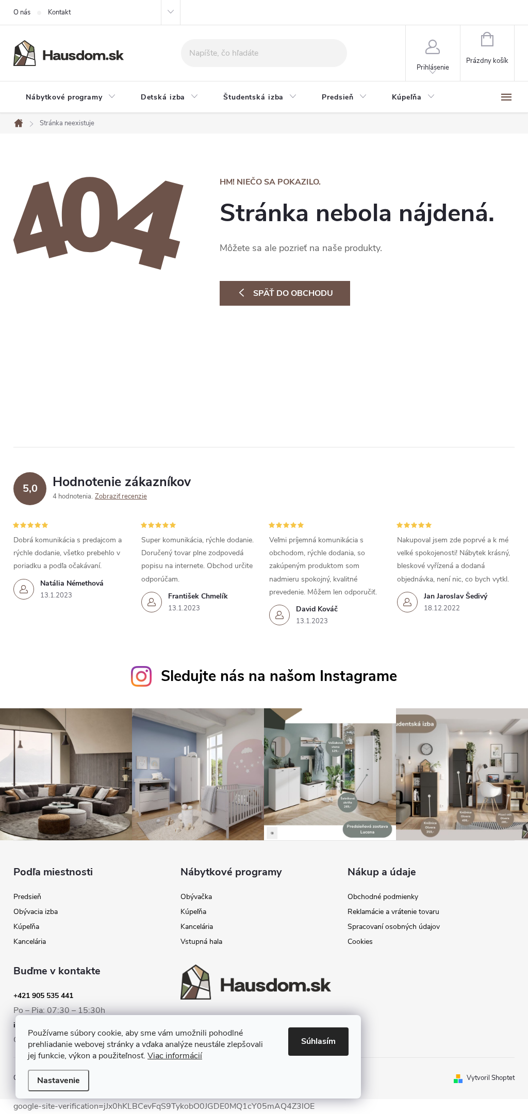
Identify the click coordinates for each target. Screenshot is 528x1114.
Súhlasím (318, 1041)
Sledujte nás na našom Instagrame (279, 676)
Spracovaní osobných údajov (394, 927)
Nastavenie (58, 1080)
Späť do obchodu (293, 293)
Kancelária (29, 942)
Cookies (360, 942)
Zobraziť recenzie (121, 496)
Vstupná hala (201, 942)
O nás (21, 12)
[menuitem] (70, 97)
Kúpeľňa (26, 927)
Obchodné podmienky (383, 897)
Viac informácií (174, 1055)
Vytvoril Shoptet (491, 1078)
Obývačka (196, 897)
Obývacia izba (35, 912)
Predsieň (27, 897)
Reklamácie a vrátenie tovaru (393, 912)
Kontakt (59, 12)
